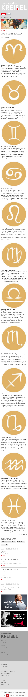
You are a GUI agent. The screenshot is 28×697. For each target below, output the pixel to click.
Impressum (4, 645)
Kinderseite (4, 687)
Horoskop (20, 541)
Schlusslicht (4, 689)
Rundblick (4, 664)
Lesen (3, 555)
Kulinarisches (5, 678)
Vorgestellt (4, 666)
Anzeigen (3, 640)
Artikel (3, 669)
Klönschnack (5, 684)
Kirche (3, 680)
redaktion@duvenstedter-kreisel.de (11, 654)
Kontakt (3, 643)
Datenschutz (5, 647)
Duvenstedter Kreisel (8, 541)
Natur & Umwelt (5, 673)
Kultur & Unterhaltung (8, 671)
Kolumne (3, 682)
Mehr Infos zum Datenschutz (17, 695)
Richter (4, 544)
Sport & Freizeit (5, 675)
